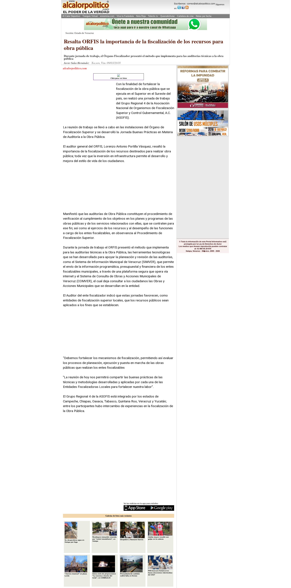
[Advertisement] (88, 103)
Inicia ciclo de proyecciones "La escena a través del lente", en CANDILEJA (104, 576)
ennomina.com (107, 16)
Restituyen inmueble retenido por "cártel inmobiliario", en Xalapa (104, 539)
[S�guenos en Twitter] (179, 7)
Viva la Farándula (125, 16)
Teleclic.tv (153, 16)
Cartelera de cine (185, 16)
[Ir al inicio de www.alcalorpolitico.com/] (85, 13)
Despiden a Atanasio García (131, 539)
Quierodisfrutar (167, 16)
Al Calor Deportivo (71, 16)
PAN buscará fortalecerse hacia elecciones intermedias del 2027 (160, 573)
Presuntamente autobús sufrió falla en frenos (130, 575)
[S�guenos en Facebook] (183, 7)
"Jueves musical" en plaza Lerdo (76, 575)
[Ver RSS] (187, 7)
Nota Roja (141, 16)
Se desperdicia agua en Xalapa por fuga (74, 541)
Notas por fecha (203, 16)
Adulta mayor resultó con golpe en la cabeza (158, 538)
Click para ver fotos (118, 78)
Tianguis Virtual (90, 16)
